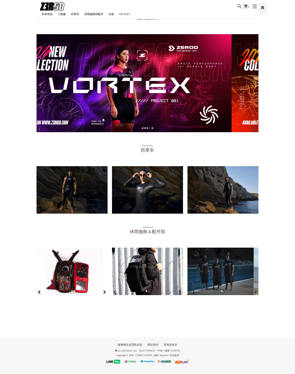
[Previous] (40, 129)
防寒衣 (75, 14)
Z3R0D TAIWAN (143, 355)
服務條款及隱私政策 (130, 344)
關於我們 (153, 344)
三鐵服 (62, 14)
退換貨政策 (170, 344)
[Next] (255, 129)
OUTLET (124, 14)
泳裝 (111, 14)
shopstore (164, 355)
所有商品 (47, 14)
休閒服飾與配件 (93, 14)
